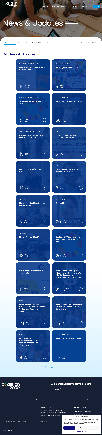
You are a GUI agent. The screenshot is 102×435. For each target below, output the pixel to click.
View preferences (94, 428)
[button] (99, 416)
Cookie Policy (78, 431)
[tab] (10, 43)
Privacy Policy (84, 431)
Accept (69, 428)
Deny (81, 428)
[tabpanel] (51, 211)
